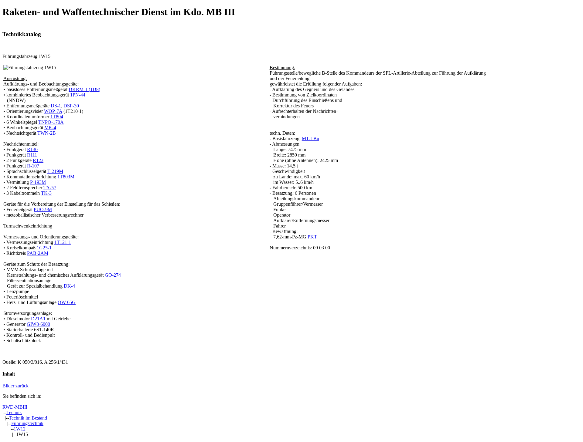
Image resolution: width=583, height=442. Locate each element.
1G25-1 (44, 247)
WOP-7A (53, 111)
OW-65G (67, 302)
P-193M (38, 182)
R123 (38, 160)
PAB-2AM (37, 253)
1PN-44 (77, 94)
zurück (22, 385)
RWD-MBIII (14, 407)
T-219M (55, 171)
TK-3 (46, 193)
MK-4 (50, 127)
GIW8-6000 (38, 324)
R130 (32, 149)
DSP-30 (71, 105)
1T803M (65, 176)
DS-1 (56, 105)
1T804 (56, 116)
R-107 (33, 165)
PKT (312, 236)
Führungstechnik (27, 423)
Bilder (8, 385)
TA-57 (49, 187)
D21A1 (38, 318)
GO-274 (113, 275)
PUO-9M (43, 209)
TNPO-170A (51, 122)
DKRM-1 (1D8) (84, 89)
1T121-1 (62, 242)
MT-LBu (310, 138)
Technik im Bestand (28, 417)
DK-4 (69, 285)
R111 (32, 154)
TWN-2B (46, 133)
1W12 (20, 428)
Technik (14, 412)
